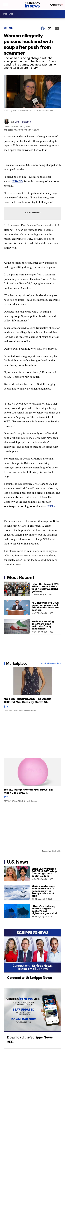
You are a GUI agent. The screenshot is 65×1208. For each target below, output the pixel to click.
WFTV (51, 506)
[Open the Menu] (5, 5)
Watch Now (55, 5)
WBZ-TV (17, 181)
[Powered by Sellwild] (56, 851)
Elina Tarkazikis (23, 121)
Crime (8, 28)
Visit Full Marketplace (51, 663)
